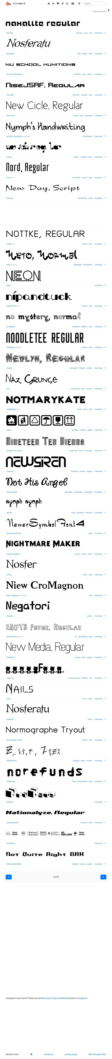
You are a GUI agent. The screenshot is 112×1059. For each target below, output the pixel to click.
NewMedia (11, 657)
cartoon (76, 157)
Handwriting (63, 998)
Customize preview (99, 11)
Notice (9, 430)
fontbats (82, 368)
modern (89, 368)
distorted (75, 864)
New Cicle (10, 116)
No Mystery (11, 327)
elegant (89, 471)
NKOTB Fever (11, 637)
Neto (8, 265)
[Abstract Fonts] (8, 3)
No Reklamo (11, 843)
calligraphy (78, 265)
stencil (89, 74)
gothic (85, 54)
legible (89, 430)
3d (76, 637)
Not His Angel (12, 492)
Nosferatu (10, 54)
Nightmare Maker (13, 554)
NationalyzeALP (12, 823)
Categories (82, 998)
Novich (9, 157)
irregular (89, 864)
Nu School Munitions (14, 74)
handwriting (87, 136)
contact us (49, 1054)
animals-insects (74, 678)
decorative (76, 327)
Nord (8, 178)
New (43, 998)
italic (79, 54)
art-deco (85, 306)
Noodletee (10, 347)
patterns (84, 327)
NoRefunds (11, 781)
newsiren (10, 471)
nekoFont (10, 678)
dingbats (75, 430)
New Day (10, 198)
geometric (88, 116)
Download (98, 33)
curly (73, 513)
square (89, 657)
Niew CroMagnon (13, 595)
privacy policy (71, 1054)
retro (90, 306)
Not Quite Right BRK (14, 864)
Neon (9, 285)
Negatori (10, 616)
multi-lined (73, 451)
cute (90, 678)
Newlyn (9, 368)
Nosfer (9, 575)
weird (90, 157)
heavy (79, 409)
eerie (90, 54)
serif (90, 409)
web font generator (97, 1054)
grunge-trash (82, 781)
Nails (8, 699)
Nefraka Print (11, 761)
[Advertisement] (56, 215)
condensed (76, 178)
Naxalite (10, 33)
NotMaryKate (11, 409)
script (90, 198)
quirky (82, 864)
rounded (84, 95)
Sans (48, 998)
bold (90, 33)
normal (75, 116)
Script (54, 998)
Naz (8, 389)
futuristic (79, 33)
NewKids (10, 802)
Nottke (9, 244)
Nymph (9, 513)
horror (85, 409)
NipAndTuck (11, 306)
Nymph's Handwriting (15, 136)
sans (86, 33)
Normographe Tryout (14, 740)
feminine (88, 513)
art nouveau (88, 451)
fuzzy (74, 781)
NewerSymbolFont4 (14, 533)
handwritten (78, 492)
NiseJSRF (10, 95)
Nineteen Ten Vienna (14, 451)
